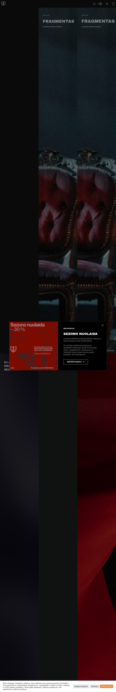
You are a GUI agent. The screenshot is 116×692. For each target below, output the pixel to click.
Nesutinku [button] (94, 686)
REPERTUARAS (74, 362)
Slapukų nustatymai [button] (81, 686)
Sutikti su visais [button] (106, 686)
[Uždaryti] (103, 325)
